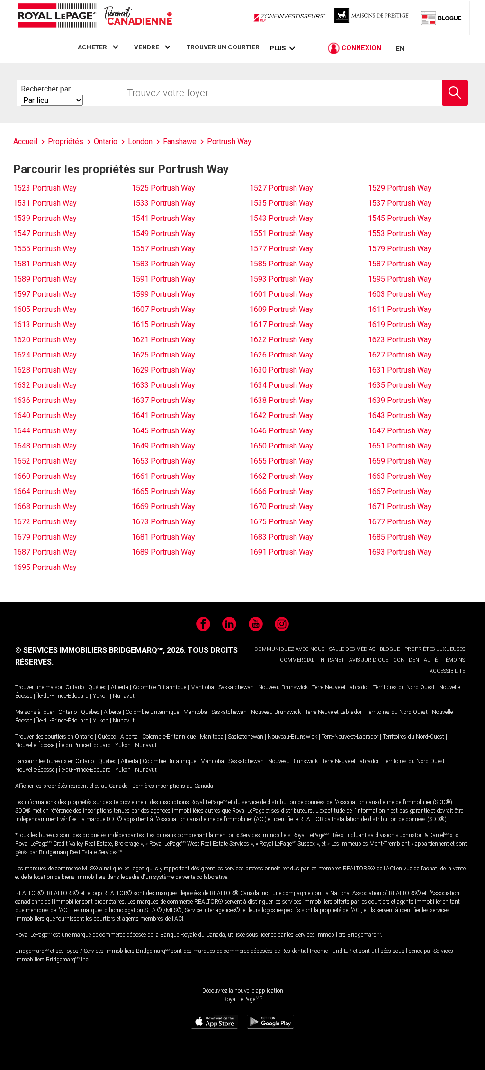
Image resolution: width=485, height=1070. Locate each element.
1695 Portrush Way (45, 567)
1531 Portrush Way (45, 203)
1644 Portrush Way (45, 430)
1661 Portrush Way (163, 476)
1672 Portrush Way (45, 521)
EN (400, 48)
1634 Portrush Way (281, 385)
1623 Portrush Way (399, 339)
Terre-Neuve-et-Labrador (340, 687)
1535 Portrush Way (281, 203)
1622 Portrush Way (281, 339)
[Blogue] (441, 17)
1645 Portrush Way (163, 430)
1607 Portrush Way (163, 309)
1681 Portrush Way (163, 536)
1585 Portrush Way (281, 263)
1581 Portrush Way (45, 263)
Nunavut (124, 696)
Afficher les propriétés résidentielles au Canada (71, 786)
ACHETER (92, 47)
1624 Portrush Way (45, 354)
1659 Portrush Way (399, 461)
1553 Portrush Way (399, 233)
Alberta (119, 687)
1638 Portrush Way (281, 400)
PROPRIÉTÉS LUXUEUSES (434, 649)
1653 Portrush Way (163, 461)
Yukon (100, 696)
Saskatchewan (236, 687)
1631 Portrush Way (399, 370)
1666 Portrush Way (281, 491)
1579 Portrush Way (399, 248)
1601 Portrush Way (281, 294)
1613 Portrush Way (45, 324)
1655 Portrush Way (281, 461)
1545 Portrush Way (399, 218)
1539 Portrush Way (45, 218)
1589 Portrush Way (45, 279)
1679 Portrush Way (45, 536)
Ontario (74, 687)
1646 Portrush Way (281, 430)
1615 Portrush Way (163, 324)
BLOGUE (390, 649)
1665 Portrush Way (163, 491)
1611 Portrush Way (399, 309)
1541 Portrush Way (163, 218)
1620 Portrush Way (45, 339)
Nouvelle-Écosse (34, 745)
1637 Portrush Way (163, 400)
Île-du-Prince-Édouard (62, 696)
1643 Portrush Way (399, 415)
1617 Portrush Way (281, 324)
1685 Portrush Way (399, 536)
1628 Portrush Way (45, 370)
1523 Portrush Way (45, 187)
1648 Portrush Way (45, 445)
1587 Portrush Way (399, 263)
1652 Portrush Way (45, 461)
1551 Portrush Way (281, 233)
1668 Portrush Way (45, 506)
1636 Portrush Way (45, 400)
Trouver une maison (39, 687)
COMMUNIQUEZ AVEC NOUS (289, 649)
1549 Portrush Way (163, 233)
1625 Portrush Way (163, 354)
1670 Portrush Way (281, 506)
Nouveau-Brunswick (283, 687)
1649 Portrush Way (163, 445)
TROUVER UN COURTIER (223, 47)
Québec (97, 687)
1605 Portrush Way (45, 309)
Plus (278, 48)
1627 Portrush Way (399, 354)
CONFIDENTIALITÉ (415, 660)
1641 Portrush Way (163, 415)
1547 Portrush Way (45, 233)
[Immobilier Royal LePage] (94, 17)
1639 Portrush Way (399, 400)
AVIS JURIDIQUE (368, 660)
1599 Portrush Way (163, 294)
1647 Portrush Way (399, 430)
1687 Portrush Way (45, 552)
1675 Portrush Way (281, 521)
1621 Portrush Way (163, 339)
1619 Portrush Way (399, 324)
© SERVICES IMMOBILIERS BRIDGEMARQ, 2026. (100, 650)
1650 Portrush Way (281, 445)
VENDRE (146, 47)
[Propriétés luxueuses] (372, 17)
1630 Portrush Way (281, 370)
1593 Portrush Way (281, 279)
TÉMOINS (453, 660)
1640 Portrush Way (45, 415)
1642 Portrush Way (281, 415)
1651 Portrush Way (399, 445)
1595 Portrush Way (399, 279)
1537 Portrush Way (399, 203)
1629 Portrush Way (163, 370)
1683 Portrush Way (281, 536)
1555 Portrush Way (45, 248)
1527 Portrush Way (281, 187)
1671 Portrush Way (399, 506)
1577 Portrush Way (281, 248)
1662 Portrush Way (281, 476)
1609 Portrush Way (281, 309)
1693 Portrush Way (399, 552)
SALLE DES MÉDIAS (352, 649)
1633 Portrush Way (163, 385)
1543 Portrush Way (281, 218)
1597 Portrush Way (45, 294)
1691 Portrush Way (281, 552)
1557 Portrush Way (163, 248)
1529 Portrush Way (399, 187)
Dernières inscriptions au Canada (172, 786)
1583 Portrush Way (163, 263)
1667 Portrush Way (399, 491)
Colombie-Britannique (159, 687)
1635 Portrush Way (399, 385)
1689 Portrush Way (163, 552)
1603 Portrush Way (399, 294)
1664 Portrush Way (45, 491)
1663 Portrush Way (399, 476)
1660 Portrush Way (45, 476)
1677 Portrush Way (399, 521)
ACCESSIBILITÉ (447, 671)
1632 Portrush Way (45, 385)
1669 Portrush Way (163, 506)
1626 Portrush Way (281, 354)
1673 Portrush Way (163, 521)
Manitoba (202, 687)
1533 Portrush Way (163, 203)
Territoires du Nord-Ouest (404, 687)
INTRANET (331, 660)
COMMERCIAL (297, 660)
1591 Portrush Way (163, 279)
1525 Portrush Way (163, 187)
